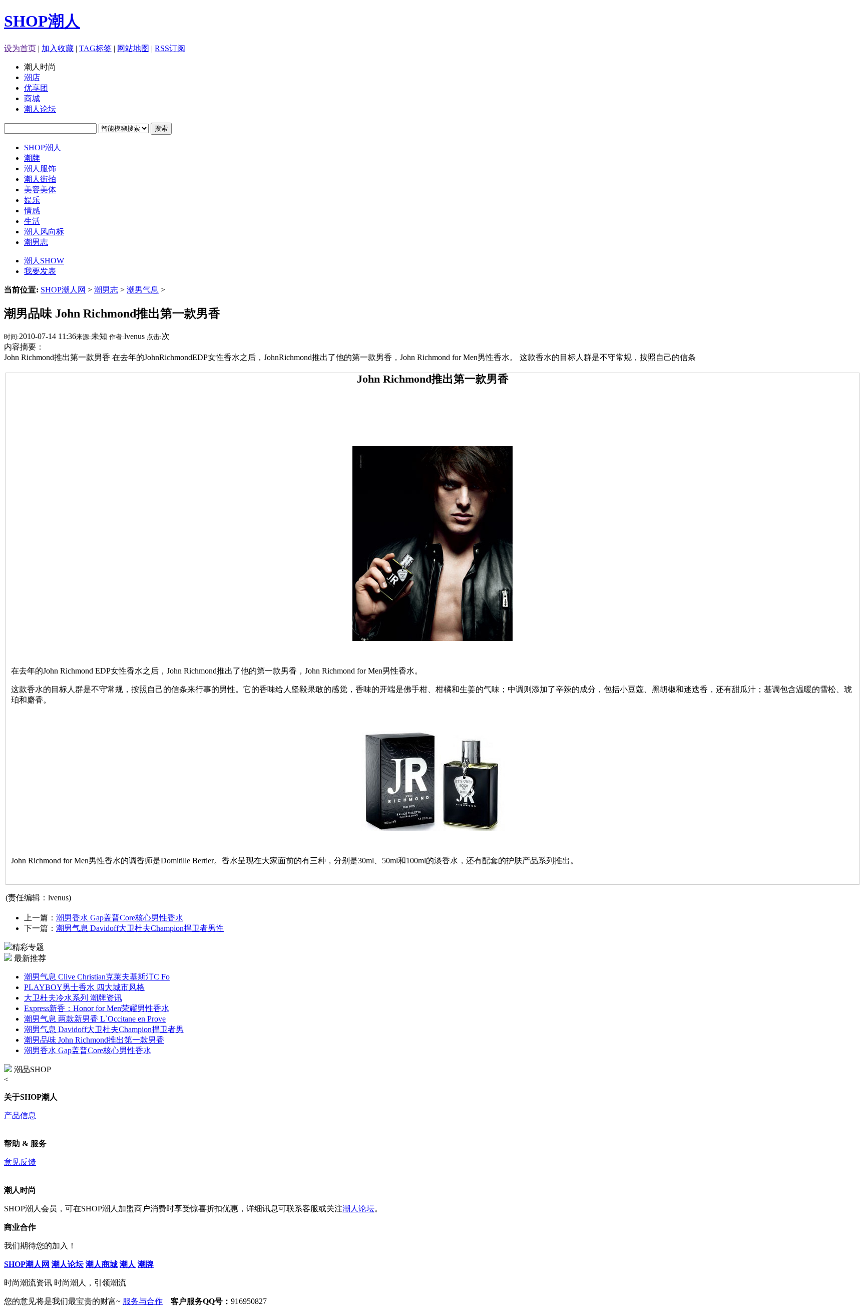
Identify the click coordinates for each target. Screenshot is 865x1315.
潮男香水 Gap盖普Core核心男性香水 (119, 917)
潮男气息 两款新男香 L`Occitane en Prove (95, 1019)
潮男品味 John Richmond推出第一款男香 (94, 1040)
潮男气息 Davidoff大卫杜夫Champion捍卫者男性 (140, 928)
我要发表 (40, 271)
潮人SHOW (44, 260)
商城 (32, 98)
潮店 (32, 77)
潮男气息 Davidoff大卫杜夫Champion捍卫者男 (104, 1029)
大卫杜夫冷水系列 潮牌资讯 (73, 998)
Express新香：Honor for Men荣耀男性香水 (96, 1008)
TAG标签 (95, 48)
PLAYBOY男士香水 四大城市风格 (84, 987)
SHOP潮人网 (63, 289)
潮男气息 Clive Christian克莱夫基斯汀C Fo (97, 976)
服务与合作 (143, 1301)
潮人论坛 (40, 109)
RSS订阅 (170, 48)
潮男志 (106, 289)
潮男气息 (143, 289)
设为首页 (20, 48)
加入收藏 (58, 48)
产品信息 (20, 1115)
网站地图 (133, 48)
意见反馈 (20, 1162)
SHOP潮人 (42, 21)
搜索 (161, 128)
